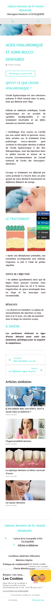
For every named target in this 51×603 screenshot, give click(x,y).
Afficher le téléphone (28, 545)
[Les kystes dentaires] (25, 490)
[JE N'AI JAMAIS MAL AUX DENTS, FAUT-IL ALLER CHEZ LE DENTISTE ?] (25, 396)
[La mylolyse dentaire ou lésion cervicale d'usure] (25, 458)
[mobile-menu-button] (38, 21)
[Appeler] (13, 21)
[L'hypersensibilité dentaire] (25, 429)
